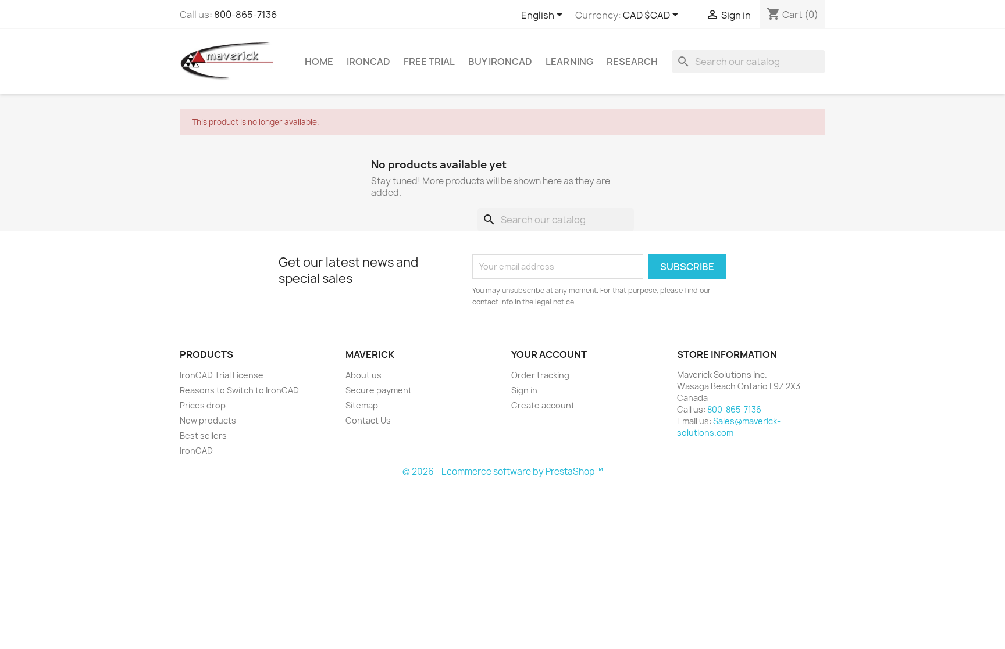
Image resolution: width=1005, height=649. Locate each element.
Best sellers (203, 435)
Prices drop (203, 405)
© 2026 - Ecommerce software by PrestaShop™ (502, 471)
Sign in (524, 390)
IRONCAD (368, 61)
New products (208, 420)
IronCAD (196, 450)
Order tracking (540, 375)
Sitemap (361, 405)
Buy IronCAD (500, 61)
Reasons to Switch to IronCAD (239, 390)
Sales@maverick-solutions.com (729, 426)
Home (319, 61)
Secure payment (378, 390)
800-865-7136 (245, 14)
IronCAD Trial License (221, 375)
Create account (543, 405)
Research (632, 61)
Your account (549, 354)
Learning (569, 61)
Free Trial (429, 61)
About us (363, 375)
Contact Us (368, 420)
